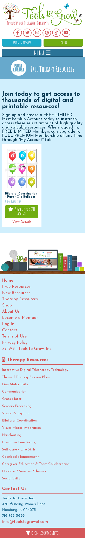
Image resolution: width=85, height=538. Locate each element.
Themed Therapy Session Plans (26, 377)
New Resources (16, 293)
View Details (21, 222)
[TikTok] (56, 33)
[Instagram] (37, 33)
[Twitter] (27, 33)
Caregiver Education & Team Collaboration (36, 464)
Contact (9, 330)
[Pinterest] (46, 33)
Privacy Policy (15, 343)
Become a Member (22, 42)
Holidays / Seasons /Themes (24, 471)
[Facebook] (17, 33)
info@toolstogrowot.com (25, 522)
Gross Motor (11, 399)
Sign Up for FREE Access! (24, 211)
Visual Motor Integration (21, 428)
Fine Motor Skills (15, 384)
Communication (14, 391)
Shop (7, 305)
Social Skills (11, 478)
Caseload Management (20, 457)
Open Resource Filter (45, 533)
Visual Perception (15, 413)
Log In (63, 42)
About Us (11, 312)
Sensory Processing (16, 406)
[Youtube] (66, 33)
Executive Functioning (19, 442)
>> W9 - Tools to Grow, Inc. (27, 349)
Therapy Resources (20, 299)
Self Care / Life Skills (18, 449)
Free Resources (16, 287)
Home (7, 281)
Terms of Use (14, 336)
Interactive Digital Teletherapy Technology (35, 370)
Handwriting (11, 435)
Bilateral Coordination (19, 420)
